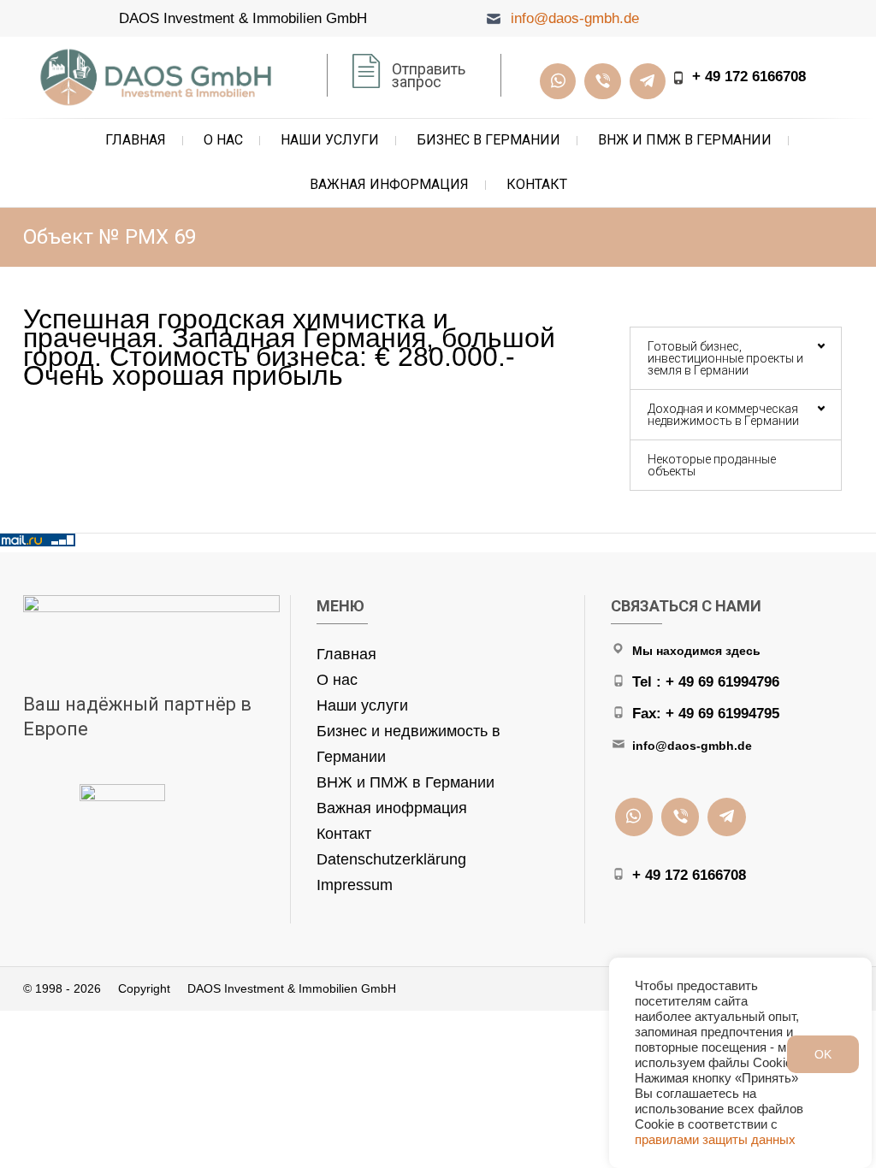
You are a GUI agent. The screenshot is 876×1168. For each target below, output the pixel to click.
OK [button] (823, 1054)
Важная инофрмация (392, 808)
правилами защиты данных (715, 1140)
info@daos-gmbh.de (575, 18)
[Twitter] (647, 81)
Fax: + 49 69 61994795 (705, 713)
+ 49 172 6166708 (749, 76)
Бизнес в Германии (488, 140)
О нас (223, 140)
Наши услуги (330, 140)
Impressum (355, 885)
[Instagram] (558, 81)
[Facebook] (602, 81)
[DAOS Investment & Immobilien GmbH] (160, 77)
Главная (135, 140)
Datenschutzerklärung (391, 859)
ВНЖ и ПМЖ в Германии (685, 140)
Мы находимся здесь (696, 651)
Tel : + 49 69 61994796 (705, 682)
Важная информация (389, 184)
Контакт (536, 184)
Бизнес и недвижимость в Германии (408, 744)
